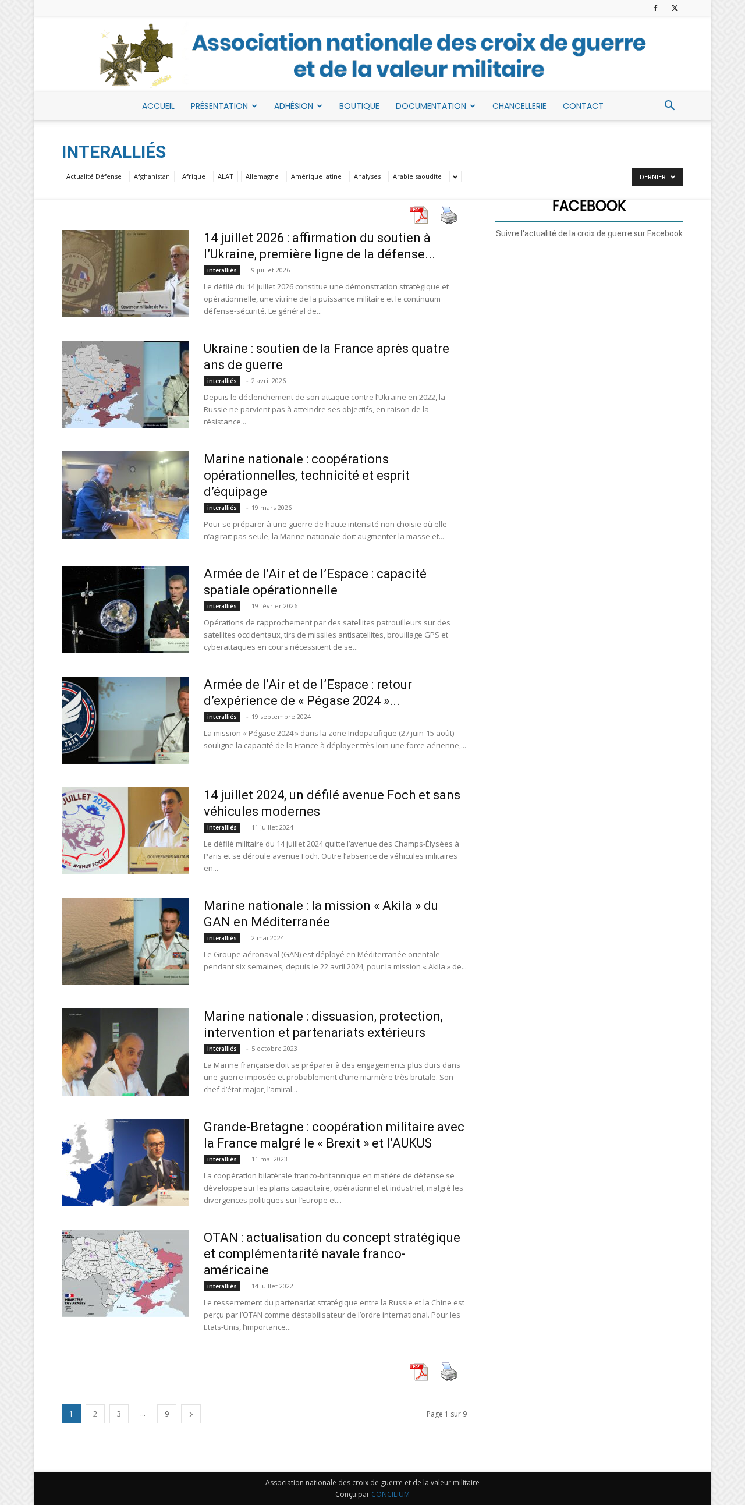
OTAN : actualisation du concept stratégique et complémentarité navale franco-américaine (332, 1253)
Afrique (193, 176)
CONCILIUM (390, 1494)
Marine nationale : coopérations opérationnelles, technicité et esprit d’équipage (307, 475)
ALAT (225, 176)
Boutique (359, 106)
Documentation (431, 106)
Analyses (367, 176)
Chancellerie (519, 106)
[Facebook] (655, 8)
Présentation (219, 106)
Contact (583, 106)
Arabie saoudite (417, 176)
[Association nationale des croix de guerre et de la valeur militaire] (372, 54)
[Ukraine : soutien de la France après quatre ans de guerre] (125, 384)
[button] (669, 106)
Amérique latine (316, 176)
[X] (674, 8)
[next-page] (191, 1413)
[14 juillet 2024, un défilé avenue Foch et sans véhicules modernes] (125, 830)
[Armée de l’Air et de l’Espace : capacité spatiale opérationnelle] (125, 609)
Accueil (158, 106)
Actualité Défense (94, 176)
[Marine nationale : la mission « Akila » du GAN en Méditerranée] (125, 941)
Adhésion (293, 106)
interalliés (222, 270)
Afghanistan (152, 176)
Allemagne (262, 176)
